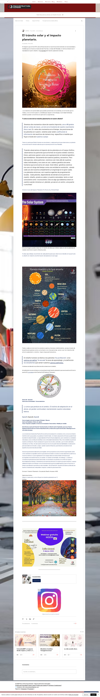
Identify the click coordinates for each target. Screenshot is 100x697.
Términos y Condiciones (54, 685)
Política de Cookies (42, 685)
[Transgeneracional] (49, 640)
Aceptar (93, 694)
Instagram (24, 689)
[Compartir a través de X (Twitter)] (26, 619)
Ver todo (82, 631)
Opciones (86, 694)
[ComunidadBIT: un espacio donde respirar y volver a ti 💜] (25, 640)
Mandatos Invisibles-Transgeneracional (46, 649)
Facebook (30, 689)
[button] (82, 20)
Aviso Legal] (32, 685)
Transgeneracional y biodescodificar (50, 20)
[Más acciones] (75, 31)
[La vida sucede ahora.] (73, 640)
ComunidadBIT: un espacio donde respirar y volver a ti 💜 (25, 649)
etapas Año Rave (35, 20)
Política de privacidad (73, 694)
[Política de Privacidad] (21, 685)
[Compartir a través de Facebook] (23, 619)
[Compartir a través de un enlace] (33, 619)
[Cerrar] (98, 694)
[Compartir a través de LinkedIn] (30, 619)
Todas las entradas (19, 20)
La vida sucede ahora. (70, 649)
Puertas (27, 20)
